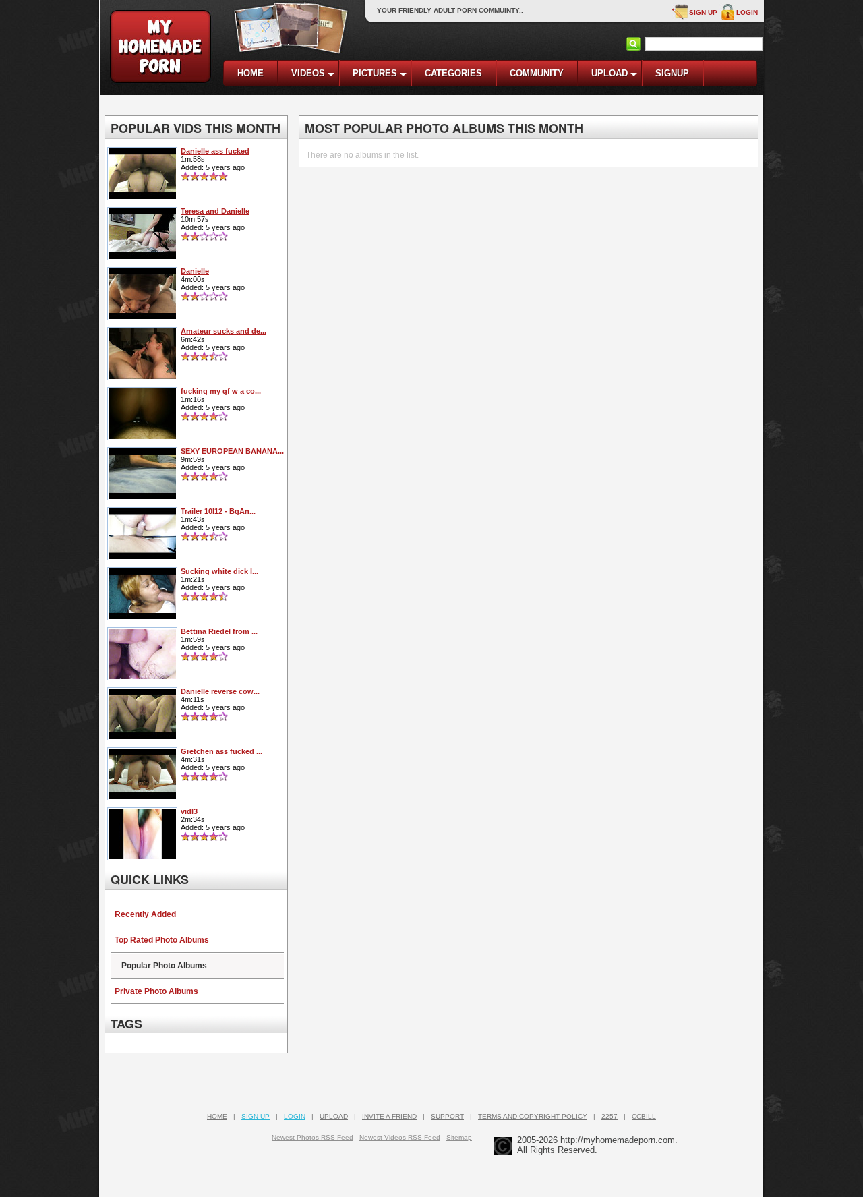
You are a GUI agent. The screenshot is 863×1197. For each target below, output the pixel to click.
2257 (609, 1116)
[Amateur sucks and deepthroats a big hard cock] (142, 376)
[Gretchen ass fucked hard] (142, 796)
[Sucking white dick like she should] (142, 616)
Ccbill (644, 1116)
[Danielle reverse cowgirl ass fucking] (142, 736)
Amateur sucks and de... (223, 331)
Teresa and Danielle (215, 211)
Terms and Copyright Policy (532, 1116)
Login (747, 12)
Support (447, 1116)
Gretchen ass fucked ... (221, 751)
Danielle (195, 271)
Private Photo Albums (156, 991)
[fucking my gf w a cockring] (142, 436)
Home (217, 1116)
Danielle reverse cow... (220, 691)
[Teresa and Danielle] (142, 256)
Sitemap (459, 1137)
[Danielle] (142, 316)
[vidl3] (142, 856)
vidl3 (189, 811)
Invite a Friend (389, 1116)
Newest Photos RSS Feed (312, 1137)
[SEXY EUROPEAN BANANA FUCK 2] (142, 496)
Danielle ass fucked (215, 151)
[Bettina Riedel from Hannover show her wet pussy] (142, 676)
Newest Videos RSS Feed (399, 1137)
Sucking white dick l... (219, 571)
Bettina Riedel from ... (219, 631)
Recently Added (145, 914)
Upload (334, 1116)
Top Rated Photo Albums (162, 940)
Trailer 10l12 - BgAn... (218, 511)
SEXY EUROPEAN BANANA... (232, 451)
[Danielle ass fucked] (142, 196)
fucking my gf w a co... (221, 391)
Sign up (703, 12)
